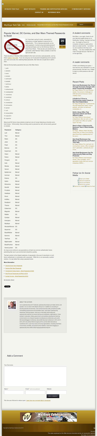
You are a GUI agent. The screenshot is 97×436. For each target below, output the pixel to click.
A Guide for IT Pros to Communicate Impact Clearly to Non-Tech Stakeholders (83, 100)
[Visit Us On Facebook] (83, 180)
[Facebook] (9, 282)
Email (33, 389)
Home (23, 24)
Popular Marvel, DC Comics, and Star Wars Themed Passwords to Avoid (34, 34)
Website (49, 389)
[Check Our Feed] (90, 186)
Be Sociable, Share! (9, 280)
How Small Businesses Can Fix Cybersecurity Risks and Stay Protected (83, 154)
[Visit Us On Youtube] (84, 184)
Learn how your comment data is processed (38, 400)
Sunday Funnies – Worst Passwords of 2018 (16, 276)
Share (62, 293)
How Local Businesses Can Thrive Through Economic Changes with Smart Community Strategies (84, 86)
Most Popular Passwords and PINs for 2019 (16, 273)
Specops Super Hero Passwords (13, 265)
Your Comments (8, 365)
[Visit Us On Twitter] (83, 178)
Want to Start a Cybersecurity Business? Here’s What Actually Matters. (83, 127)
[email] (5, 282)
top (94, 428)
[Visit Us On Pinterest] (84, 182)
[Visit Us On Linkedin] (79, 186)
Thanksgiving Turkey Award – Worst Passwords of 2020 (19, 271)
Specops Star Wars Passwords (13, 268)
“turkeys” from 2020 (12, 58)
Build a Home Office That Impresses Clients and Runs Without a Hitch (82, 113)
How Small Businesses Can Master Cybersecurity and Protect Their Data (84, 140)
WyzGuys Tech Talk (31, 24)
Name (6, 389)
